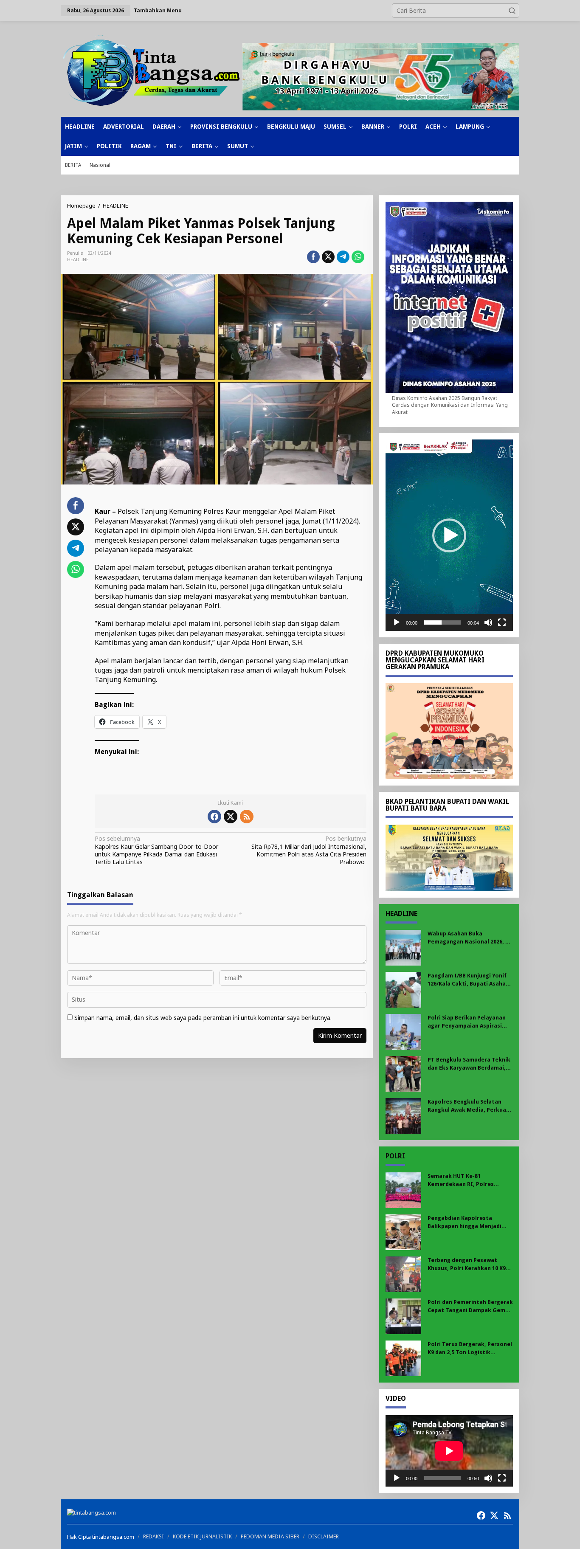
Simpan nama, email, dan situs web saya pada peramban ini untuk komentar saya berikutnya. (203, 1018)
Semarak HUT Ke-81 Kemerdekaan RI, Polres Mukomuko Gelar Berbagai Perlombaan (464, 1180)
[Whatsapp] (358, 257)
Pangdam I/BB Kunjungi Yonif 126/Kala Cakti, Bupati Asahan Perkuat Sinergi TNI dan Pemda (468, 979)
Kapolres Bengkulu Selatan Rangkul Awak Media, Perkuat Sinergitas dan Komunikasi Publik (468, 1105)
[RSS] (246, 816)
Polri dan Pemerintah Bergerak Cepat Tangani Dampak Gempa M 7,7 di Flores (470, 1306)
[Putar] (396, 622)
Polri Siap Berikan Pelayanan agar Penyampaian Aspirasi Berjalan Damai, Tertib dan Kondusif (467, 1021)
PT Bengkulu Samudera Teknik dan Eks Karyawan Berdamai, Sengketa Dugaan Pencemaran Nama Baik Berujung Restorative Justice (470, 1063)
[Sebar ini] (313, 257)
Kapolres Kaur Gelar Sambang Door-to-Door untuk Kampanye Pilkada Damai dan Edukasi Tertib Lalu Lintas (156, 850)
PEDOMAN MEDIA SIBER (270, 1536)
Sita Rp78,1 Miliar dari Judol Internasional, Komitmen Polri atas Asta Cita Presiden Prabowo (308, 850)
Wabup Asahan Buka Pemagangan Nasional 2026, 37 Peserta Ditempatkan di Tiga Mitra (469, 937)
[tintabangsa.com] (151, 70)
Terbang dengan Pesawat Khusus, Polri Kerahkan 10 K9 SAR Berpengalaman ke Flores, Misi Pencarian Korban (469, 1264)
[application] (449, 535)
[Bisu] (488, 622)
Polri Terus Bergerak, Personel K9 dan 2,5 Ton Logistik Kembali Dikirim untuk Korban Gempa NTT (470, 1348)
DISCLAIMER (323, 1536)
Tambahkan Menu (158, 10)
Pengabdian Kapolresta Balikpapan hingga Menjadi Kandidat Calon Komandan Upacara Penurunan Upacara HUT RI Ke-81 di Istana (467, 1222)
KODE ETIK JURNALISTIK (202, 1536)
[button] (512, 10)
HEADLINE (78, 259)
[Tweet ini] (328, 257)
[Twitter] (230, 816)
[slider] (442, 622)
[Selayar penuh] (502, 622)
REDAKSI (153, 1536)
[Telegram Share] (343, 257)
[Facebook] (214, 816)
